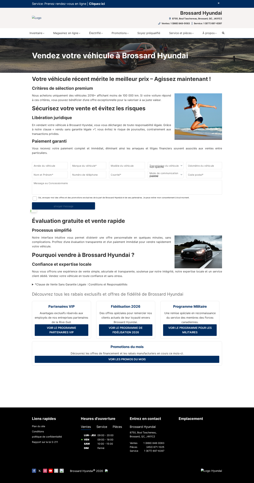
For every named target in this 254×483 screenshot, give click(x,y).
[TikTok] (62, 471)
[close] (218, 2)
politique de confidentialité (47, 436)
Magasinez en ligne (65, 33)
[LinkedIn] (56, 471)
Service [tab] (101, 427)
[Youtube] (51, 471)
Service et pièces (180, 33)
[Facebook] (34, 471)
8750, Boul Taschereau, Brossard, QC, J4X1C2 (197, 18)
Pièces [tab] (117, 427)
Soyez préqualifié (148, 33)
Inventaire (36, 33)
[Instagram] (45, 471)
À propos (209, 33)
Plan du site (38, 426)
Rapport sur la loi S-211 (45, 441)
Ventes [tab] (86, 427)
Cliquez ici (97, 4)
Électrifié (95, 33)
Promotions (119, 33)
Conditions (38, 431)
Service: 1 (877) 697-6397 (208, 23)
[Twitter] (39, 471)
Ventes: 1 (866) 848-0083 (176, 23)
